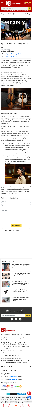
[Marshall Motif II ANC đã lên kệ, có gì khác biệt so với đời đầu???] (6, 267)
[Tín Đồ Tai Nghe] (13, 3)
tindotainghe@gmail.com (14, 358)
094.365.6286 (15, 355)
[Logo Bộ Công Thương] (21, 394)
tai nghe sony (13, 10)
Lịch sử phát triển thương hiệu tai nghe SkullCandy (21, 274)
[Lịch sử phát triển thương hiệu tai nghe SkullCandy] (6, 276)
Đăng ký (28, 315)
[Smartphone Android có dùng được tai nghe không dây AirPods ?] (6, 299)
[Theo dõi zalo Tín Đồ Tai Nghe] (16, 319)
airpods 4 (19, 10)
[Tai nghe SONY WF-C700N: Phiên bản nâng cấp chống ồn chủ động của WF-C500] (6, 284)
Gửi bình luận (16, 225)
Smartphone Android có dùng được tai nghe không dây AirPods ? (20, 299)
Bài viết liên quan (8, 261)
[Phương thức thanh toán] (11, 386)
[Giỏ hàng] (28, 3)
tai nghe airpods (5, 10)
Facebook (4, 389)
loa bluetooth (25, 10)
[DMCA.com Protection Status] (11, 394)
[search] (29, 8)
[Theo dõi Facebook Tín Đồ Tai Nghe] (12, 319)
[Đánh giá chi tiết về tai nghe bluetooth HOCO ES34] (6, 292)
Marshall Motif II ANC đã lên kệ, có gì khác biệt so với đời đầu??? (21, 265)
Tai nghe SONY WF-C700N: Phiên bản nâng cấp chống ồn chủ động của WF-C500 (20, 283)
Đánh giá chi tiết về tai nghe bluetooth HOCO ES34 (20, 290)
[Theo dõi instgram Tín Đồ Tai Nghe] (20, 319)
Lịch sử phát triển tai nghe (10, 56)
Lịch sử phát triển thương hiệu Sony (13, 54)
